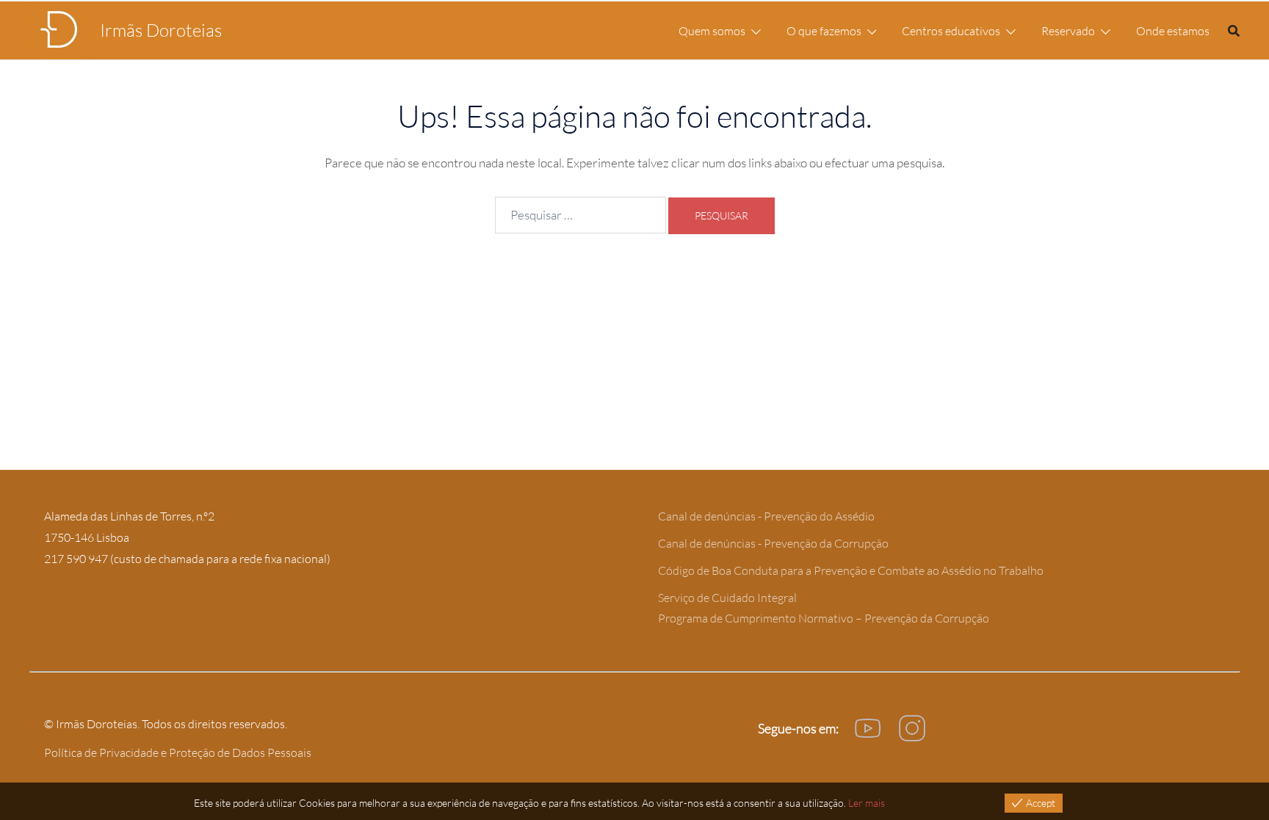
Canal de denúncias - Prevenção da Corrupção (773, 543)
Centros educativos (951, 30)
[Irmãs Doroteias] (59, 30)
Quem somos (712, 30)
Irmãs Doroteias (161, 30)
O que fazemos (824, 30)
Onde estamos (1173, 30)
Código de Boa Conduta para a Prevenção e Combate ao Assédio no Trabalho (851, 570)
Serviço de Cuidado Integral (727, 597)
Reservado (1068, 30)
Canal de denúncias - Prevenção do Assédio (766, 516)
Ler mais (866, 803)
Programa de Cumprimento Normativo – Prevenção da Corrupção (823, 618)
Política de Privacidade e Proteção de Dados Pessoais (177, 752)
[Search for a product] (1234, 31)
